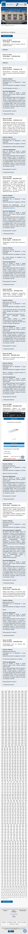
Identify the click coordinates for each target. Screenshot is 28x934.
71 (2, 891)
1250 (2, 699)
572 (13, 812)
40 (12, 894)
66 (12, 891)
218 (26, 868)
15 (10, 897)
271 (18, 860)
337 (2, 851)
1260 (22, 695)
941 (7, 755)
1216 (9, 705)
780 (10, 780)
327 (2, 852)
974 (26, 749)
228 (26, 866)
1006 (15, 745)
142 (16, 880)
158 (26, 877)
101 (19, 886)
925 (23, 757)
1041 (6, 738)
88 (20, 888)
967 (18, 751)
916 (20, 758)
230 (21, 866)
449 (8, 832)
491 (17, 825)
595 (5, 809)
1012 (22, 743)
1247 (12, 699)
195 (7, 872)
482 (17, 826)
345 (8, 849)
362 (15, 846)
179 (23, 874)
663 (5, 798)
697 (21, 792)
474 (14, 828)
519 (20, 820)
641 (14, 802)
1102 (16, 726)
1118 (16, 723)
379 (23, 843)
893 (2, 763)
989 (13, 748)
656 (23, 798)
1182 (16, 711)
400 (20, 840)
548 (23, 815)
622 (13, 805)
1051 (25, 735)
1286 (16, 691)
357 (2, 848)
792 (5, 778)
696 (23, 792)
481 (20, 826)
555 (5, 815)
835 (23, 771)
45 (2, 894)
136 (5, 881)
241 (18, 864)
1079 (12, 731)
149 (23, 878)
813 (2, 775)
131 (18, 881)
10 (20, 897)
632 (13, 803)
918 (15, 758)
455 (17, 831)
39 (14, 894)
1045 (19, 737)
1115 (26, 723)
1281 (6, 692)
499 (20, 823)
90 (16, 888)
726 (23, 788)
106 (5, 886)
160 (21, 877)
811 (7, 775)
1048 (9, 737)
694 (2, 794)
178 (26, 874)
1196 (22, 708)
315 (7, 854)
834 (26, 771)
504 (7, 823)
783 (2, 780)
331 (18, 851)
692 (7, 794)
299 (23, 855)
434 (26, 834)
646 (26, 800)
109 (23, 885)
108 (26, 885)
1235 (26, 700)
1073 (6, 732)
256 (5, 863)
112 (15, 885)
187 (2, 874)
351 (18, 848)
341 (18, 849)
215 (7, 869)
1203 (25, 706)
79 (12, 889)
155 (7, 878)
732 (7, 788)
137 (2, 881)
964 (26, 751)
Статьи (18, 922)
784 (26, 778)
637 (26, 802)
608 (23, 806)
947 (18, 754)
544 (8, 817)
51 (15, 892)
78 (13, 889)
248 (26, 863)
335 (7, 851)
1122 (2, 723)
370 (21, 845)
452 (26, 831)
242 (16, 864)
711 (10, 791)
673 (5, 797)
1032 (9, 740)
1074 (2, 732)
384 (10, 843)
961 (7, 752)
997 (18, 746)
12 (16, 897)
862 (5, 768)
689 (15, 794)
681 (10, 795)
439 (11, 834)
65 (14, 891)
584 (7, 811)
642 (11, 802)
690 (13, 794)
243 (13, 864)
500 (18, 823)
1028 (22, 740)
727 (20, 788)
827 (18, 772)
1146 (2, 719)
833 (2, 772)
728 (18, 788)
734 (2, 788)
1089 (6, 729)
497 (26, 823)
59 (26, 891)
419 (17, 837)
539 (21, 817)
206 (5, 871)
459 (5, 831)
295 (7, 857)
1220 (22, 703)
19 (2, 897)
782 (5, 780)
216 (5, 869)
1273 (6, 694)
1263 (12, 695)
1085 (19, 729)
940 (10, 755)
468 (5, 829)
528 (23, 818)
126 (5, 883)
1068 (22, 732)
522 (13, 820)
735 (26, 786)
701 (10, 792)
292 (15, 857)
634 (7, 803)
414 (5, 838)
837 (18, 771)
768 (17, 782)
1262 (16, 695)
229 (23, 866)
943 (2, 755)
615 (5, 806)
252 (15, 863)
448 (11, 832)
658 (18, 798)
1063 (12, 734)
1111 (12, 725)
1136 (9, 720)
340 (21, 849)
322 (15, 852)
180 (20, 874)
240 (21, 864)
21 (24, 895)
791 (7, 778)
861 (7, 768)
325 (7, 852)
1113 (6, 725)
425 (26, 835)
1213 (19, 705)
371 (18, 845)
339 (23, 849)
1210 (2, 706)
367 (2, 846)
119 (23, 883)
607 (26, 806)
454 (20, 831)
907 (18, 760)
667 (20, 797)
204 (10, 871)
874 (26, 765)
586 (2, 811)
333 (13, 851)
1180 (22, 711)
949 (12, 754)
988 (15, 748)
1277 (19, 692)
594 (7, 809)
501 (15, 823)
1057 (6, 735)
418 (20, 837)
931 (7, 757)
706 (23, 791)
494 (8, 825)
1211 (26, 705)
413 (8, 838)
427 (20, 835)
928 (15, 757)
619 (20, 805)
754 (2, 785)
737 (21, 786)
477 (5, 828)
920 (10, 758)
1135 (12, 720)
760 (13, 783)
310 (20, 854)
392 (15, 841)
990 (10, 748)
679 (15, 795)
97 (2, 888)
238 (26, 864)
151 (18, 878)
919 (13, 758)
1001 (6, 746)
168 (26, 875)
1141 (19, 719)
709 (15, 791)
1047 (12, 737)
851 (7, 769)
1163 (25, 714)
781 (7, 780)
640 (17, 802)
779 (12, 780)
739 (15, 786)
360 (21, 846)
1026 (2, 742)
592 (13, 809)
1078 (15, 731)
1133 (19, 720)
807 (18, 775)
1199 (12, 708)
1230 (16, 702)
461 (26, 829)
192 (15, 872)
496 (2, 825)
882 (5, 765)
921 (7, 758)
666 (23, 797)
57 (3, 892)
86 (24, 888)
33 (26, 894)
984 (26, 748)
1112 (9, 725)
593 (10, 809)
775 (23, 780)
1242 (2, 700)
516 (2, 821)
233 (13, 866)
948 (15, 754)
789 (13, 778)
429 (14, 835)
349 (23, 848)
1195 (26, 708)
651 (11, 800)
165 (7, 877)
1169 (6, 714)
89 (18, 888)
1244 (22, 699)
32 (2, 895)
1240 (9, 700)
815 (23, 774)
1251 (26, 697)
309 (23, 854)
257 (2, 863)
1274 (2, 694)
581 (15, 811)
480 (23, 826)
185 (7, 874)
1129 (6, 722)
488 (26, 825)
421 (11, 837)
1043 (25, 737)
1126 (16, 722)
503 (10, 823)
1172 (22, 712)
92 (12, 888)
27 (12, 895)
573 (10, 812)
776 (20, 780)
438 (14, 834)
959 (13, 752)
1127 (12, 722)
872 (5, 766)
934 (26, 755)
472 (20, 828)
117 (2, 885)
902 (5, 762)
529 (20, 818)
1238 (16, 700)
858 (15, 768)
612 (13, 806)
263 (13, 861)
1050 (2, 737)
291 (18, 857)
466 (11, 829)
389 (23, 841)
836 (21, 771)
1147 (25, 717)
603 (10, 808)
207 (2, 871)
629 (20, 803)
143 (13, 880)
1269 (19, 694)
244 (10, 864)
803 (2, 777)
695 (26, 792)
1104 (9, 726)
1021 (19, 742)
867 (18, 766)
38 (16, 894)
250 (20, 863)
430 (11, 835)
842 (5, 771)
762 (8, 783)
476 (8, 828)
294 (10, 857)
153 (13, 878)
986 (20, 748)
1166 (16, 714)
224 (10, 868)
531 (15, 818)
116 (5, 885)
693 (5, 794)
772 (5, 782)
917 (18, 758)
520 (18, 820)
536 (2, 818)
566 (2, 814)
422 (8, 837)
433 (2, 835)
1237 (19, 700)
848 (15, 769)
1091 (25, 728)
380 (20, 843)
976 (20, 749)
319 (23, 852)
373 (13, 845)
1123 (26, 722)
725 (26, 788)
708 (18, 791)
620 (18, 805)
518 (23, 820)
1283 (26, 691)
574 (7, 812)
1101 (19, 726)
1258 (2, 697)
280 (20, 858)
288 (26, 857)
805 (23, 775)
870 (10, 766)
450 (5, 832)
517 (26, 820)
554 (7, 815)
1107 (25, 725)
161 (18, 877)
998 (15, 746)
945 (23, 754)
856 (20, 768)
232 (15, 866)
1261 (19, 695)
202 (15, 871)
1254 (16, 697)
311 (18, 854)
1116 (22, 723)
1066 (2, 734)
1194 (2, 709)
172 (15, 875)
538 (23, 817)
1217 (6, 705)
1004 (22, 745)
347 (2, 849)
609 (20, 806)
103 (13, 886)
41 (10, 894)
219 (23, 868)
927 (18, 757)
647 (23, 800)
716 (23, 789)
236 (5, 866)
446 (17, 832)
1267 (25, 694)
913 (2, 760)
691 (10, 794)
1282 (2, 692)
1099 (25, 726)
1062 (16, 734)
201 (18, 871)
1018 (2, 743)
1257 (6, 697)
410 (17, 838)
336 (5, 851)
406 (2, 840)
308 (26, 854)
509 (20, 821)
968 (15, 751)
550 (18, 815)
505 (5, 823)
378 (26, 843)
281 (18, 858)
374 (10, 845)
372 (15, 845)
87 (22, 888)
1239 (13, 700)
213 (13, 869)
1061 (19, 734)
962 (5, 752)
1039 (12, 738)
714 (2, 791)
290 (21, 857)
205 (7, 871)
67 (10, 891)
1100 (22, 726)
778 (15, 780)
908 (15, 760)
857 (18, 768)
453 (23, 831)
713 (5, 791)
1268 (22, 694)
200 (21, 871)
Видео (14, 922)
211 (18, 869)
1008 (9, 745)
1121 (6, 723)
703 (5, 792)
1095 (12, 728)
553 (10, 815)
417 (23, 837)
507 (26, 821)
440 (8, 834)
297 (2, 857)
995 (23, 746)
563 (10, 814)
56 (6, 892)
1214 (16, 705)
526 (2, 820)
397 (2, 841)
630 (18, 803)
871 (7, 766)
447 (14, 832)
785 (23, 778)
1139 (26, 719)
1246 (15, 699)
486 (5, 826)
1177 (6, 712)
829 (13, 772)
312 (15, 854)
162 (15, 877)
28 (10, 895)
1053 (19, 735)
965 (23, 751)
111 (18, 885)
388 (26, 841)
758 (18, 783)
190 (21, 872)
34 (24, 894)
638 (23, 802)
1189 (19, 709)
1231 (12, 702)
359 (23, 846)
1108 (22, 725)
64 (16, 891)
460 (2, 831)
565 (5, 814)
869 (13, 766)
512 (13, 821)
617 (26, 805)
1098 (2, 728)
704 (2, 792)
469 (2, 829)
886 (20, 763)
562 (13, 814)
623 (10, 805)
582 (13, 811)
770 (11, 782)
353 (13, 848)
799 (13, 777)
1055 (12, 735)
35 (22, 894)
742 (8, 786)
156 (5, 878)
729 (15, 788)
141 (18, 880)
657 (21, 798)
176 (5, 875)
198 (26, 871)
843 (2, 771)
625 (5, 805)
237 (2, 866)
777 (18, 780)
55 (7, 892)
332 (15, 851)
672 (7, 797)
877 (18, 765)
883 (2, 765)
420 (14, 837)
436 (20, 834)
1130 (2, 722)
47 (24, 892)
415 (2, 838)
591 (15, 809)
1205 (19, 706)
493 (11, 825)
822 (5, 774)
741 (10, 786)
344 (10, 849)
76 (18, 889)
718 (18, 789)
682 (7, 795)
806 (20, 775)
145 (8, 880)
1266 (2, 695)
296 (5, 857)
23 (20, 895)
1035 (25, 738)
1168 (9, 714)
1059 (25, 734)
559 (21, 814)
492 (14, 825)
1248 (9, 699)
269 (23, 860)
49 (19, 892)
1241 (6, 700)
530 (18, 818)
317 (2, 854)
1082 (2, 731)
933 (2, 757)
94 (8, 888)
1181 (19, 711)
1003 (25, 745)
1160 (9, 715)
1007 (12, 745)
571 (15, 812)
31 (3, 895)
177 (2, 875)
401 (17, 840)
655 (26, 798)
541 (16, 817)
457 (11, 831)
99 (24, 886)
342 (16, 849)
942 (5, 755)
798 (15, 777)
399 (23, 840)
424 (2, 837)
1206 (15, 706)
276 (5, 860)
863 (2, 768)
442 (2, 834)
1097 (6, 728)
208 (26, 869)
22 (22, 895)
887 (18, 763)
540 (18, 817)
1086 (16, 729)
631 (15, 803)
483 (14, 826)
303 (13, 855)
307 (2, 855)
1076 (22, 731)
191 (18, 872)
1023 (12, 742)
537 (26, 817)
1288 (9, 691)
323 (13, 852)
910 (10, 760)
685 (26, 794)
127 (2, 883)
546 (2, 817)
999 (12, 746)
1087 (12, 729)
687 (20, 794)
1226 (2, 703)
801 (7, 777)
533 (10, 818)
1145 (6, 719)
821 (7, 774)
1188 (22, 709)
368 (26, 845)
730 (13, 788)
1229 (19, 702)
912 (5, 760)
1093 (19, 728)
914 (26, 758)
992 (5, 748)
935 (23, 755)
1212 (22, 705)
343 (13, 849)
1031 (12, 740)
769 (14, 782)
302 (15, 855)
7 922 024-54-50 (23, 909)
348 (26, 848)
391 (18, 841)
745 (26, 785)
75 (20, 889)
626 (2, 805)
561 (15, 814)
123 (13, 883)
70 (4, 891)
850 (10, 769)
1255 (12, 697)
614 (7, 806)
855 (23, 768)
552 (12, 815)
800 (10, 777)
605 (5, 808)
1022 (16, 742)
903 (2, 762)
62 (20, 891)
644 (5, 802)
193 (13, 872)
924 (26, 757)
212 (15, 869)
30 (6, 895)
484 (11, 826)
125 (7, 883)
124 (10, 883)
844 (26, 769)
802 (5, 777)
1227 (25, 702)
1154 (2, 717)
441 (5, 834)
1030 (16, 740)
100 (21, 886)
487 (2, 826)
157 (2, 878)
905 (23, 760)
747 (20, 785)
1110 (15, 725)
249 (23, 863)
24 (18, 895)
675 (26, 795)
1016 (9, 743)
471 (23, 828)
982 (5, 749)
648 (20, 800)
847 (18, 769)
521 (15, 820)
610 (18, 806)
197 (2, 872)
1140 (22, 719)
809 (12, 775)
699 (15, 792)
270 (21, 860)
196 (5, 872)
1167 (12, 714)
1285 (19, 691)
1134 (16, 720)
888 (15, 763)
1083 (25, 729)
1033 (6, 740)
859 (13, 768)
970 (10, 751)
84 (2, 889)
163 (13, 877)
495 (5, 825)
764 (2, 783)
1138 (2, 720)
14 (12, 897)
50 (17, 892)
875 (23, 765)
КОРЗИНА (21, 4)
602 (13, 808)
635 (5, 803)
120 (21, 883)
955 (23, 752)
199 (23, 871)
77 (16, 889)
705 (26, 791)
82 (6, 889)
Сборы (16, 924)
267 (2, 861)
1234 (2, 702)
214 (10, 869)
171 (18, 875)
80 (9, 889)
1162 (2, 715)
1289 (6, 691)
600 (18, 808)
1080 (9, 731)
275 (7, 860)
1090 (2, 729)
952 (5, 754)
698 (18, 792)
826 (20, 772)
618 (23, 805)
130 (21, 881)
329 (23, 851)
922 (5, 758)
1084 (22, 729)
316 (5, 854)
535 (5, 818)
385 (7, 843)
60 (24, 891)
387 (2, 843)
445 (20, 832)
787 (18, 778)
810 (10, 775)
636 (2, 803)
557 (26, 814)
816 (20, 774)
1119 (12, 723)
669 (15, 797)
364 (10, 846)
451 (2, 832)
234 (10, 866)
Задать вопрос (7, 36)
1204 (22, 706)
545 (5, 817)
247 (2, 864)
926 (20, 757)
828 (15, 772)
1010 (2, 745)
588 (23, 809)
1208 (9, 706)
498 (23, 823)
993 (2, 748)
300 (21, 855)
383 (13, 843)
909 (12, 760)
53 (11, 892)
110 (20, 885)
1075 (25, 731)
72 (26, 889)
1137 (6, 720)
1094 (16, 728)
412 (11, 838)
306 (5, 855)
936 (21, 755)
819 (13, 774)
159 (23, 877)
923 (2, 758)
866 (20, 766)
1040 (9, 738)
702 (8, 792)
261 (18, 861)
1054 (16, 735)
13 (14, 897)
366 (5, 846)
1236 (22, 700)
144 (10, 880)
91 (14, 888)
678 (18, 795)
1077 (19, 731)
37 (18, 894)
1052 (22, 735)
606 (2, 808)
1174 (16, 712)
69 (6, 891)
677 (20, 795)
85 (26, 888)
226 (5, 868)
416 (26, 837)
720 (13, 789)
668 (18, 797)
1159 (12, 715)
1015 (12, 743)
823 (2, 774)
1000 (9, 746)
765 (26, 782)
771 (8, 782)
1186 (2, 711)
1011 (25, 743)
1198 (16, 708)
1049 (6, 737)
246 (5, 864)
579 (20, 811)
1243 (25, 699)
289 (23, 857)
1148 (22, 717)
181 (18, 874)
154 (10, 878)
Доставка (23, 922)
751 (10, 785)
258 (26, 861)
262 (15, 861)
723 (5, 789)
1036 (22, 738)
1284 (22, 691)
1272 (9, 694)
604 (8, 808)
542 (13, 817)
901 (7, 762)
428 (17, 835)
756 (23, 783)
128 (26, 881)
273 (13, 860)
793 (2, 778)
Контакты (12, 924)
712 (7, 791)
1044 (22, 737)
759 (15, 783)
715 (26, 789)
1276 (22, 692)
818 (15, 774)
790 (10, 778)
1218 (2, 705)
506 (2, 823)
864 (26, 766)
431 (8, 835)
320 (21, 852)
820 (10, 774)
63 (18, 891)
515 (5, 821)
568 (23, 812)
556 (2, 815)
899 (13, 762)
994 (26, 746)
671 (10, 797)
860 (10, 768)
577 (26, 811)
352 (15, 848)
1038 (16, 738)
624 (7, 805)
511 (15, 821)
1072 (9, 732)
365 (7, 846)
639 (20, 802)
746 (23, 785)
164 (10, 877)
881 (7, 765)
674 (2, 797)
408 (23, 838)
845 (23, 769)
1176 (9, 712)
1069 (19, 732)
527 (26, 818)
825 (23, 772)
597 (26, 808)
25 (16, 895)
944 (26, 754)
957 (18, 752)
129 (23, 881)
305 (7, 855)
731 (10, 788)
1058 (2, 735)
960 (10, 752)
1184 (9, 711)
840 (10, 771)
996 (20, 746)
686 (23, 794)
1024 (9, 742)
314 (10, 854)
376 (5, 845)
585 (5, 811)
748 (18, 785)
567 (26, 812)
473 (17, 828)
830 (10, 772)
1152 (9, 717)
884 (26, 763)
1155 (26, 715)
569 (20, 812)
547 (26, 815)
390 (21, 841)
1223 (12, 703)
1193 (6, 709)
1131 (26, 720)
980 (10, 749)
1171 (25, 712)
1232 (9, 702)
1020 (22, 742)
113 (13, 885)
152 (15, 878)
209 (23, 869)
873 (2, 766)
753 (5, 785)
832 (5, 772)
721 (10, 789)
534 (7, 818)
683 (5, 795)
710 (13, 791)
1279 (12, 692)
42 (8, 894)
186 (5, 874)
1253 (19, 697)
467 (8, 829)
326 (5, 852)
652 (8, 800)
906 (20, 760)
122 (15, 883)
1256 (9, 697)
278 (26, 858)
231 (18, 866)
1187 (25, 709)
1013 (19, 743)
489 (23, 825)
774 (26, 780)
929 (13, 757)
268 (26, 860)
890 (10, 763)
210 (20, 869)
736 (23, 786)
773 (2, 782)
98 (26, 886)
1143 (12, 719)
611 (15, 806)
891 (7, 763)
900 (10, 762)
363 (13, 846)
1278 (15, 692)
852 (5, 769)
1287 (12, 691)
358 (26, 846)
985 (23, 748)
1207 (12, 706)
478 (2, 828)
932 (5, 757)
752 (7, 785)
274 (10, 860)
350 (20, 848)
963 (2, 752)
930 (10, 757)
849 (12, 769)
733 (5, 788)
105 (8, 886)
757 (21, 783)
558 (23, 814)
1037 (19, 738)
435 (23, 834)
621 (15, 805)
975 (23, 749)
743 (5, 786)
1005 (19, 745)
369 (23, 845)
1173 (19, 712)
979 (12, 749)
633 (10, 803)
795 (23, 777)
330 (21, 851)
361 (18, 846)
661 (10, 798)
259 (23, 861)
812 (5, 775)
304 (10, 855)
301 (18, 855)
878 (15, 765)
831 (7, 772)
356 (5, 848)
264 (10, 861)
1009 (6, 745)
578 (23, 811)
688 (18, 794)
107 (2, 886)
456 (14, 831)
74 (22, 889)
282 (15, 858)
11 (18, 897)
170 (21, 875)
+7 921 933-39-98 (14, 909)
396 (5, 841)
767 (20, 782)
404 (8, 840)
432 (5, 835)
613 (10, 806)
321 (18, 852)
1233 (6, 702)
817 (18, 774)
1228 (22, 702)
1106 (2, 726)
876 (20, 765)
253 (13, 863)
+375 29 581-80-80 (14, 915)
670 (13, 797)
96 (4, 888)
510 (18, 821)
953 (2, 754)
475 (11, 828)
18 (3, 897)
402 (14, 840)
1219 (26, 703)
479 (26, 826)
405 (5, 840)
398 (26, 840)
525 (5, 820)
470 (26, 828)
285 (7, 858)
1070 (15, 732)
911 (7, 760)
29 (8, 895)
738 (18, 786)
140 (21, 880)
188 (26, 872)
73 (24, 889)
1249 (6, 699)
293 (13, 857)
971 (7, 751)
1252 (22, 697)
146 (5, 880)
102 (16, 886)
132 (15, 881)
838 (15, 771)
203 (13, 871)
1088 (9, 729)
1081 (6, 731)
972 (5, 751)
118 (26, 883)
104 (11, 886)
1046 (15, 737)
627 (26, 803)
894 (26, 762)
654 (2, 800)
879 (12, 765)
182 (15, 874)
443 (26, 832)
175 (7, 875)
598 (23, 808)
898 (15, 762)
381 (18, 843)
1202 (2, 708)
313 (13, 854)
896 (20, 762)
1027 (25, 740)
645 (2, 802)
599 (21, 808)
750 (13, 785)
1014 (16, 743)
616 (2, 806)
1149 (19, 717)
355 (7, 848)
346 (5, 849)
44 (4, 894)
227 (2, 868)
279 (23, 858)
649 (17, 800)
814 (26, 774)
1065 (6, 734)
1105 (6, 726)
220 (21, 868)
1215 (12, 705)
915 (23, 758)
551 (15, 815)
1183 (12, 711)
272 (15, 860)
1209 (6, 706)
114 (10, 885)
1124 (22, 722)
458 (8, 831)
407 (26, 838)
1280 (9, 692)
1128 (9, 722)
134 (10, 881)
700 (13, 792)
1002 (2, 746)
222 (15, 868)
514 (7, 821)
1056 (9, 735)
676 (23, 795)
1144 (9, 719)
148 (26, 878)
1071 (12, 732)
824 (26, 772)
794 (26, 777)
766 (23, 782)
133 (13, 881)
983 (2, 749)
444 (23, 832)
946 (20, 754)
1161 (6, 715)
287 (2, 858)
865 (23, 766)
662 (8, 798)
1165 (19, 714)
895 (23, 762)
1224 (9, 703)
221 (18, 868)
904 (26, 760)
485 (8, 826)
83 (4, 889)
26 (14, 895)
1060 (22, 734)
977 (18, 749)
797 (18, 777)
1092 (22, 728)
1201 (6, 708)
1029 (19, 740)
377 (2, 845)
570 (18, 812)
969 (13, 751)
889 (13, 763)
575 (5, 812)
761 (10, 783)
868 (15, 766)
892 (5, 763)
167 (2, 877)
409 (20, 838)
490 (20, 825)
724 (2, 789)
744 (2, 786)
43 (6, 894)
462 (23, 829)
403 (11, 840)
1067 (25, 732)
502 (13, 823)
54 (10, 892)
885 (23, 763)
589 (20, 809)
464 (17, 829)
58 (2, 892)
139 (23, 880)
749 (15, 785)
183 (13, 874)
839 (13, 771)
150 (20, 878)
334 (10, 851)
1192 (9, 709)
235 (7, 866)
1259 (26, 695)
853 (2, 769)
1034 (2, 740)
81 (7, 889)
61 (22, 891)
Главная (2, 25)
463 (20, 829)
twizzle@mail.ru (11, 208)
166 (5, 877)
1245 (19, 699)
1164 (22, 714)
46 (26, 892)
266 (5, 861)
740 (13, 786)
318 (26, 852)
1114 (2, 725)
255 (7, 863)
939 (13, 755)
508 (23, 821)
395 (7, 841)
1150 (15, 717)
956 (20, 752)
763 (5, 783)
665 (26, 797)
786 (20, 778)
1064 (9, 734)
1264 (9, 695)
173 (13, 875)
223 (13, 868)
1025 (6, 742)
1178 (2, 712)
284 (10, 858)
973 (2, 751)
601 (16, 808)
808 (15, 775)
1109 (19, 725)
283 (13, 858)
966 (20, 751)
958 (15, 752)
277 (2, 860)
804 (26, 775)
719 (15, 789)
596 (2, 809)
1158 (16, 715)
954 (26, 752)
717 (20, 789)
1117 (19, 723)
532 (13, 818)
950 (10, 754)
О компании (9, 922)
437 (17, 834)
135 (7, 881)
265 (7, 861)
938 (15, 755)
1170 (2, 714)
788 (15, 778)
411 (14, 838)
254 (10, 863)
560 (18, 814)
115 (7, 885)
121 (18, 883)
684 (2, 795)
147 (2, 880)
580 (18, 811)
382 (15, 843)
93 (10, 888)
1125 (19, 722)
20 (26, 895)
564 (8, 814)
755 (26, 783)
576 (2, 812)
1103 (12, 726)
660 (13, 798)
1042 (2, 738)
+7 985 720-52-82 (5, 909)
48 (21, 892)
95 (6, 888)
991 (7, 748)
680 (13, 795)
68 (8, 891)
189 (23, 872)
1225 (6, 703)
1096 (9, 728)
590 (18, 809)
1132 (22, 720)
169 (23, 875)
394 (10, 841)
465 (14, 829)
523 (10, 820)
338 (26, 849)
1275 (25, 692)
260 (21, 861)
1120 (9, 723)
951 (7, 754)
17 (6, 897)
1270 (16, 694)
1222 (16, 703)
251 (18, 863)
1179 (25, 711)
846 (20, 769)
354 (10, 848)
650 (14, 800)
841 (7, 771)
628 (23, 803)
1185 (6, 711)
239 (23, 864)
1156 (22, 715)
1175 (12, 712)
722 (7, 789)
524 (7, 820)
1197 (19, 708)
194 (10, 872)
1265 (6, 695)
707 (20, 791)
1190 (16, 709)
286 (5, 858)
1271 (12, 694)
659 (15, 798)
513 (10, 821)
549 (20, 815)
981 (7, 749)
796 (20, 777)
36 (20, 894)
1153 (6, 717)
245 (8, 864)
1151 (12, 717)
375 (7, 845)
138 (26, 880)
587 (26, 809)
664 (2, 798)
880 (10, 765)
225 (7, 868)
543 (10, 817)
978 (15, 749)
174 (10, 875)
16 (8, 897)
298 (26, 855)
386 (5, 843)
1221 (19, 703)
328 (26, 851)
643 (8, 802)
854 (26, 768)
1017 (6, 743)
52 (13, 892)
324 (10, 852)
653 (5, 800)
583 (10, 811)
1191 (12, 709)
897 (18, 762)
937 (18, 755)
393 (13, 841)
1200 (9, 708)
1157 (19, 715)
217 (2, 869)
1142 (16, 719)
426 (23, 835)
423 (5, 837)
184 (10, 874)
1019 (25, 742)
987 (18, 748)
